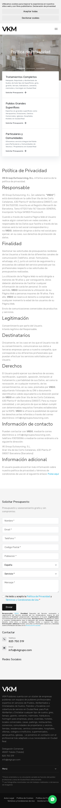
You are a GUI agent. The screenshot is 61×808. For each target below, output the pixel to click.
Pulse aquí (53, 474)
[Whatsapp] (52, 799)
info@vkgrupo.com (11, 759)
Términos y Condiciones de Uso (22, 600)
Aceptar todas (30, 11)
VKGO (16, 613)
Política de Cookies (25, 798)
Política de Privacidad (38, 596)
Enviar (9, 607)
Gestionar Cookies (45, 801)
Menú (4, 769)
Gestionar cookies (30, 18)
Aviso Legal (9, 798)
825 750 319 (8, 756)
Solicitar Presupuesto (14, 93)
